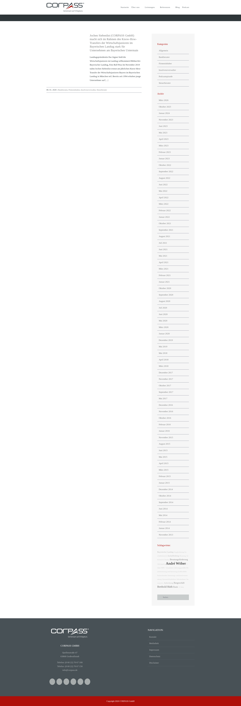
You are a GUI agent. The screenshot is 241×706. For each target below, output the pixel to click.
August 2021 (164, 236)
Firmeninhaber (74, 90)
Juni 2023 (163, 126)
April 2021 (163, 262)
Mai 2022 (163, 191)
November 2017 (166, 379)
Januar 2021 (164, 282)
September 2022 (166, 171)
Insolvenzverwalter (88, 90)
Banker (166, 560)
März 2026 (163, 100)
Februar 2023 (165, 152)
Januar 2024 (164, 113)
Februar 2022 (165, 210)
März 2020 (163, 327)
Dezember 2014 (166, 489)
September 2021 (166, 230)
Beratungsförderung (179, 559)
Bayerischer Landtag (165, 552)
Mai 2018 (163, 353)
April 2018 (163, 359)
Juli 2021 (163, 243)
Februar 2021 (165, 275)
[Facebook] (52, 681)
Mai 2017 (163, 398)
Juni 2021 (163, 249)
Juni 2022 (163, 184)
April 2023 (163, 139)
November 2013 (166, 535)
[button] (192, 7)
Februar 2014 (165, 522)
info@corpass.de (69, 670)
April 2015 (163, 463)
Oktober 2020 (165, 288)
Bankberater (63, 90)
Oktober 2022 (165, 165)
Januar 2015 (164, 483)
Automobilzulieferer (169, 579)
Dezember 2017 (166, 372)
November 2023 (166, 120)
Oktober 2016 (165, 418)
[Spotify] (73, 681)
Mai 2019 (163, 346)
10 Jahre (181, 587)
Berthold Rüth (165, 586)
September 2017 (166, 392)
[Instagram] (80, 681)
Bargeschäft (179, 583)
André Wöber (176, 563)
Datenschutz (154, 656)
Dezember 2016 (166, 405)
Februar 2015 (165, 476)
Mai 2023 (163, 132)
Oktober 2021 (165, 223)
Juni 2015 (163, 450)
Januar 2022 (164, 217)
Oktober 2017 (165, 385)
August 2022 (164, 178)
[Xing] (66, 681)
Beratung (183, 556)
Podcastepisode (166, 76)
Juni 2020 (163, 314)
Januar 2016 (164, 431)
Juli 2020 (163, 308)
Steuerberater (102, 90)
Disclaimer (154, 663)
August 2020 (164, 301)
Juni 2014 (163, 509)
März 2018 (163, 366)
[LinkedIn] (87, 681)
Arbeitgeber (161, 564)
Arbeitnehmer (181, 579)
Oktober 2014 (165, 496)
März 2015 (163, 470)
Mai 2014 (163, 515)
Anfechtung (168, 583)
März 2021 (163, 269)
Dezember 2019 (166, 340)
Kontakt (152, 637)
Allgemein (163, 50)
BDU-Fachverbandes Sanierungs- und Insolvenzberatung (172, 575)
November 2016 (166, 411)
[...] (106, 80)
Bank (175, 587)
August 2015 (164, 444)
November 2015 (166, 437)
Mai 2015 (163, 457)
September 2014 (166, 502)
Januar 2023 (164, 158)
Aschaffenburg (173, 556)
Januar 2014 (164, 528)
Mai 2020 (163, 321)
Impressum (154, 650)
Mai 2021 (163, 256)
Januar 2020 (164, 333)
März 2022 (163, 204)
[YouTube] (59, 681)
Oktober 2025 (165, 107)
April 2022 (163, 197)
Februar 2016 (165, 424)
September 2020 (166, 295)
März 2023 (163, 145)
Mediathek (154, 643)
